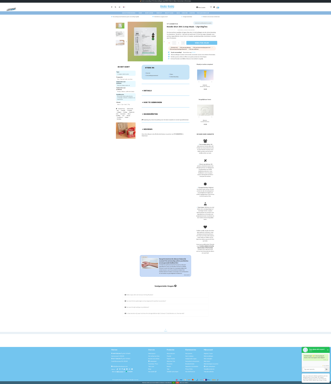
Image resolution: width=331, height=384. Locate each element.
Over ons (185, 13)
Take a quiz (151, 366)
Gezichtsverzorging (128, 13)
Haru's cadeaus (189, 356)
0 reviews (180, 29)
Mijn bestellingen (208, 356)
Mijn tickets (207, 361)
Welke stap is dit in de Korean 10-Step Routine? (139, 295)
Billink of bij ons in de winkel (189, 58)
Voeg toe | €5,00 (202, 43)
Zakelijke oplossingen (172, 371)
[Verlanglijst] (211, 7)
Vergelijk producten (209, 369)
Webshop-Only (171, 361)
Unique (126, 117)
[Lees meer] (187, 272)
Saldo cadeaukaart (210, 366)
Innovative (122, 114)
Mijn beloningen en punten (211, 364)
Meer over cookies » (184, 382)
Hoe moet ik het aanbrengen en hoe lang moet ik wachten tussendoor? (146, 301)
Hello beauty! (152, 353)
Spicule (128, 115)
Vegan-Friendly (171, 358)
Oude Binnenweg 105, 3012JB (119, 361)
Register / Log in (208, 353)
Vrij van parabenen (185, 47)
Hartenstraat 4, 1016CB (117, 356)
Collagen (119, 112)
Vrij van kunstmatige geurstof (201, 47)
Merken (169, 366)
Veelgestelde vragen (191, 358)
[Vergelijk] (119, 7)
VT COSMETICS (172, 24)
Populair (169, 356)
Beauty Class (169, 13)
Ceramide (129, 110)
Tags (168, 369)
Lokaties (192, 13)
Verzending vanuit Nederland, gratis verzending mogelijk (126, 16)
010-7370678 (126, 353)
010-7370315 (126, 358)
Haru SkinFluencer (190, 371)
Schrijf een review (189, 29)
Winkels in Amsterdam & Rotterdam (211, 16)
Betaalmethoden (189, 364)
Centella (123, 110)
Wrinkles (119, 119)
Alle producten (171, 353)
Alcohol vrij (174, 47)
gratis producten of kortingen (198, 56)
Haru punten (188, 353)
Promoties (169, 364)
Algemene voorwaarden (191, 366)
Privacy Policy (189, 369)
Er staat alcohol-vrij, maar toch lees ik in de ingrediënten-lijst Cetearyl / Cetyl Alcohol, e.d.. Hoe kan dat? (155, 313)
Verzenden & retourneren (192, 361)
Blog (178, 13)
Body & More (149, 13)
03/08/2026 (144, 257)
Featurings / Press (153, 364)
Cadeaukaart (153, 361)
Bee (118, 110)
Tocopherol (120, 117)
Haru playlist (151, 371)
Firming (125, 112)
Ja (173, 382)
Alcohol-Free (121, 108)
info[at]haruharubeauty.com (120, 366)
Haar (140, 13)
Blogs (149, 369)
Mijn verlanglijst (208, 358)
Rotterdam (212, 54)
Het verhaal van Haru (153, 356)
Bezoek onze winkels (153, 358)
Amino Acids (130, 108)
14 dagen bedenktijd (187, 16)
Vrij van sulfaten (193, 49)
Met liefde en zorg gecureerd (161, 16)
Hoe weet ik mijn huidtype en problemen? (137, 307)
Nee (177, 382)
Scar (123, 115)
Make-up (159, 13)
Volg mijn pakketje (209, 371)
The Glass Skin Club (203, 13)
